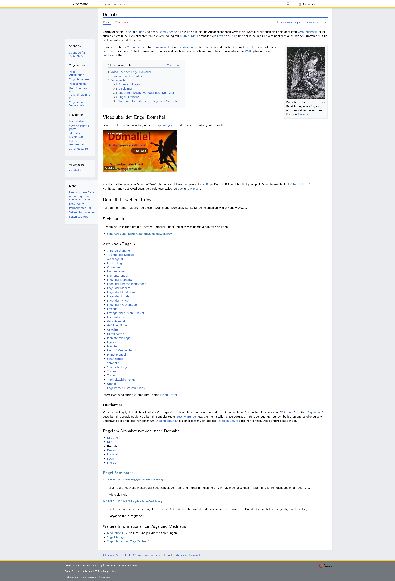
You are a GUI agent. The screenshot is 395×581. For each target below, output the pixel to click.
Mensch (195, 188)
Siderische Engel (118, 367)
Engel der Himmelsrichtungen (126, 284)
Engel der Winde (118, 300)
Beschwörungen (187, 416)
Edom (111, 458)
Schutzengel (115, 359)
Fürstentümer (116, 317)
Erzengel (112, 309)
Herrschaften (115, 334)
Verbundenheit (307, 32)
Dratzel (111, 450)
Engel (128, 32)
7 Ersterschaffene (118, 250)
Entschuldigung (165, 421)
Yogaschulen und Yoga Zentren (127, 541)
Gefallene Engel (117, 325)
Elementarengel (117, 275)
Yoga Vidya (314, 412)
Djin (109, 442)
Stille (234, 36)
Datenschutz (71, 576)
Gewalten (113, 329)
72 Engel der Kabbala (121, 255)
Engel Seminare (117, 472)
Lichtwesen (180, 554)
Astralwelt (194, 554)
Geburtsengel (116, 321)
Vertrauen (186, 47)
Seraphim (113, 363)
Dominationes (116, 271)
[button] (140, 151)
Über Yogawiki (88, 576)
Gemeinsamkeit (163, 47)
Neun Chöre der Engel (121, 350)
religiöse (223, 421)
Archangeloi (115, 259)
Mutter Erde (187, 36)
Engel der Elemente (120, 279)
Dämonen (287, 412)
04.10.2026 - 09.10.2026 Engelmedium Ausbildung (132, 501)
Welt (248, 51)
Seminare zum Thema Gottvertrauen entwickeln (138, 234)
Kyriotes (112, 342)
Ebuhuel (112, 454)
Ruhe (140, 32)
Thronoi (112, 375)
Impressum (105, 576)
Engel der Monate (118, 288)
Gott (180, 188)
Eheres (111, 462)
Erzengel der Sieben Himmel (125, 313)
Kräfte (221, 36)
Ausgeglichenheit (167, 32)
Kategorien (108, 554)
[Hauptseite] (80, 23)
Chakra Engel (115, 263)
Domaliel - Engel (113, 133)
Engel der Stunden (119, 296)
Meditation (114, 533)
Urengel (112, 384)
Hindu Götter (168, 395)
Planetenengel (116, 354)
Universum (305, 114)
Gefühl (233, 421)
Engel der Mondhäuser (122, 292)
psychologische (166, 125)
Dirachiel (113, 437)
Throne (111, 371)
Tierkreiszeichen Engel (121, 379)
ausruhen (251, 47)
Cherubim (113, 267)
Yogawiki (80, 4)
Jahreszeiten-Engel (119, 338)
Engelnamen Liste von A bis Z (126, 388)
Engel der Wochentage (122, 304)
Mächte (112, 346)
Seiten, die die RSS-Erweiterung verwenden (139, 554)
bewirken (109, 55)
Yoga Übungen (116, 537)
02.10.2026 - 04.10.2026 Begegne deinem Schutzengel (134, 479)
